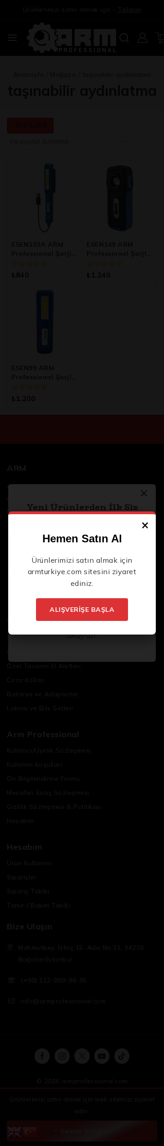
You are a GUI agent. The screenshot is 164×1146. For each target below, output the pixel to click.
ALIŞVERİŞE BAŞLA (82, 609)
